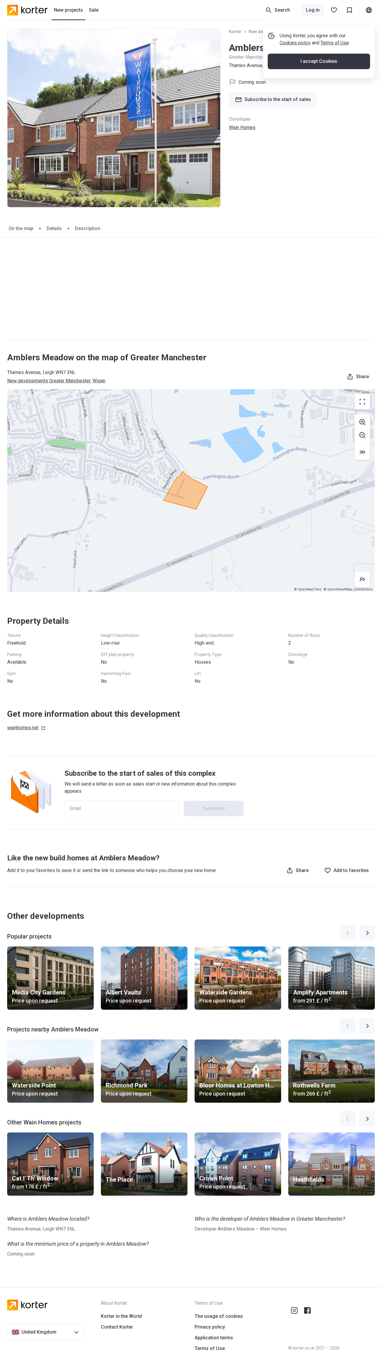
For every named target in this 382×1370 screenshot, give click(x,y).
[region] (191, 490)
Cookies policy (295, 43)
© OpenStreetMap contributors (348, 589)
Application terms (214, 1337)
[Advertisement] (191, 289)
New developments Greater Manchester (48, 381)
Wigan (99, 381)
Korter (235, 31)
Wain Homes (242, 127)
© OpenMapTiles (307, 589)
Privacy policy (210, 1327)
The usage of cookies (219, 1316)
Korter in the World (121, 1316)
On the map (21, 228)
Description (87, 228)
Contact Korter (117, 1327)
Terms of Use (335, 43)
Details (54, 228)
